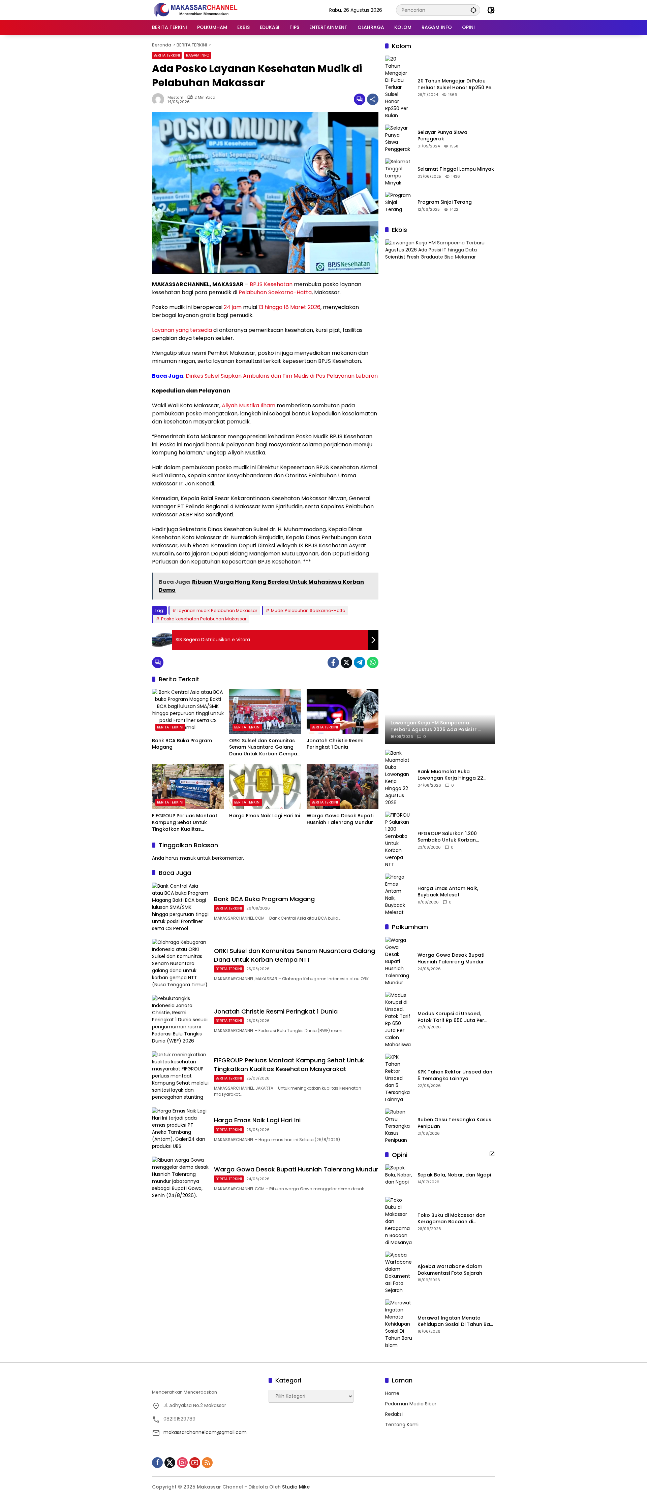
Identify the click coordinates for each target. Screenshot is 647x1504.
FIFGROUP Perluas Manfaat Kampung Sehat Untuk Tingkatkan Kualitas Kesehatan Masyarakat (184, 822)
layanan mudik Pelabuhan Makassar (217, 610)
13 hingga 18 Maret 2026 (289, 307)
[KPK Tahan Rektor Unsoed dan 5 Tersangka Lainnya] (398, 1078)
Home (392, 1393)
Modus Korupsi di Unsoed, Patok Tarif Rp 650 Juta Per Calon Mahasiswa (451, 1017)
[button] (473, 9)
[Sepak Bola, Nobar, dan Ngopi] (398, 1177)
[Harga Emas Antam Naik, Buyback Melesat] (398, 895)
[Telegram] (359, 662)
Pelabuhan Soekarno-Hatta (275, 292)
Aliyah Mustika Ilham (248, 405)
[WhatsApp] (372, 662)
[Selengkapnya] (492, 1154)
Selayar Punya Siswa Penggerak (442, 135)
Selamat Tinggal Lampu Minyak (456, 169)
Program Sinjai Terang (445, 202)
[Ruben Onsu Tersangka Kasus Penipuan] (398, 1126)
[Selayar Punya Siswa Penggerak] (398, 139)
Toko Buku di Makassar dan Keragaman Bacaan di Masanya (452, 1218)
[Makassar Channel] (195, 9)
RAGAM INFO (197, 55)
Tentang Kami (402, 1424)
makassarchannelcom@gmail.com (205, 1432)
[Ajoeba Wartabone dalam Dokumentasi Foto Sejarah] (398, 1273)
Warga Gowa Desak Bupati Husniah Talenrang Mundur (340, 819)
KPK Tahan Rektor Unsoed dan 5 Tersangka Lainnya (455, 1075)
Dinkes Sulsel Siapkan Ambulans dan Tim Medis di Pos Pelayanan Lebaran (282, 376)
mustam (175, 97)
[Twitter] (346, 662)
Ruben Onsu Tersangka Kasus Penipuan (454, 1123)
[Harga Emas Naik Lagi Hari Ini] (265, 786)
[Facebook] (333, 662)
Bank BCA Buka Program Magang (182, 744)
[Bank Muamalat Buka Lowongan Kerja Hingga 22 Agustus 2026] (398, 778)
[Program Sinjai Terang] (398, 205)
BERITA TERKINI (167, 55)
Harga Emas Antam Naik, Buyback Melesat (448, 891)
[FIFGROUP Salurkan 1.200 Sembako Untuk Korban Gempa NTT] (398, 840)
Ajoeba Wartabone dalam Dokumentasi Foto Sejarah (450, 1269)
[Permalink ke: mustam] (159, 99)
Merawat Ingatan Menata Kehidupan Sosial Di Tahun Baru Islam (456, 1321)
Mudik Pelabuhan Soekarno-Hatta (308, 610)
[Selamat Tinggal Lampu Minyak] (398, 172)
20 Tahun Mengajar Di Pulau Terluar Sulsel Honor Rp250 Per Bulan (455, 84)
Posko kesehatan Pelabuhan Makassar (204, 619)
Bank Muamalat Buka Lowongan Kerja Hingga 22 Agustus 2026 (450, 775)
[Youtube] (194, 1462)
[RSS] (207, 1462)
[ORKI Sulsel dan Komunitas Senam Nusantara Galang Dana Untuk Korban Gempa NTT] (265, 711)
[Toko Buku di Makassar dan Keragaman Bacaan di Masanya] (398, 1221)
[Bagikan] (372, 99)
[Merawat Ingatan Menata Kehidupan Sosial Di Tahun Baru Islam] (398, 1324)
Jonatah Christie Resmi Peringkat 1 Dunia (335, 744)
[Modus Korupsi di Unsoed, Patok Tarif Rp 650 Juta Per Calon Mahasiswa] (398, 1020)
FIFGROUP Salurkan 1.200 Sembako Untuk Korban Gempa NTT (447, 837)
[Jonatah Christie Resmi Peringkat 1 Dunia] (342, 711)
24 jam (233, 307)
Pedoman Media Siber (410, 1403)
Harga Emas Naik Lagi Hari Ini (264, 816)
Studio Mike (296, 1486)
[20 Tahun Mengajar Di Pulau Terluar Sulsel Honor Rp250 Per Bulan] (398, 87)
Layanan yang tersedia (182, 330)
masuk (188, 858)
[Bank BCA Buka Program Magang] (188, 711)
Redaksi (394, 1414)
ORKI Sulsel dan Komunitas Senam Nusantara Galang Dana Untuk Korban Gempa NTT (263, 747)
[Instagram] (182, 1462)
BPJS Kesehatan (271, 284)
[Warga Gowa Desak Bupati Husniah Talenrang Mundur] (342, 786)
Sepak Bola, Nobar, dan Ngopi (454, 1175)
